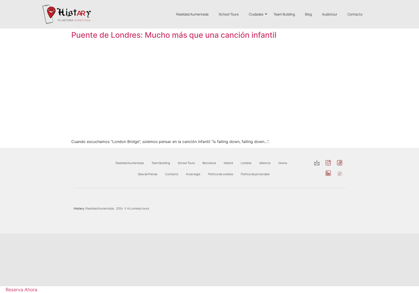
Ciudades (256, 14)
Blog (308, 14)
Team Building (284, 14)
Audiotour (329, 14)
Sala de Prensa (147, 174)
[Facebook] (339, 163)
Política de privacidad (255, 174)
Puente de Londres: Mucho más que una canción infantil (173, 35)
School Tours (229, 14)
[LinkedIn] (328, 174)
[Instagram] (328, 163)
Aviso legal (193, 174)
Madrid (228, 163)
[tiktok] (339, 174)
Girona (282, 163)
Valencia (265, 163)
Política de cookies (220, 174)
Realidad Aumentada (192, 14)
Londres (246, 163)
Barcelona (209, 163)
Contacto (355, 14)
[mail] (316, 163)
